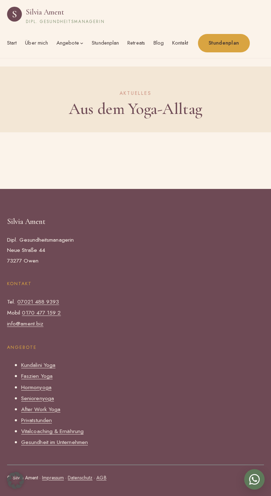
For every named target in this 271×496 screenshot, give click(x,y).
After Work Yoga (40, 409)
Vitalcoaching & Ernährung (52, 431)
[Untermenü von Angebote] (81, 43)
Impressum (53, 477)
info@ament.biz (25, 323)
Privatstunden (36, 420)
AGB (101, 477)
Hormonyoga (36, 387)
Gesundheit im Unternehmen (54, 442)
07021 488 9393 (38, 302)
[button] (15, 480)
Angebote (67, 43)
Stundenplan (224, 42)
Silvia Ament (45, 12)
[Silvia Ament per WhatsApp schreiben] (254, 479)
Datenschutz (80, 477)
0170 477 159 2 (41, 312)
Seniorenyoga (37, 398)
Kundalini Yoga (38, 365)
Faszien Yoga (37, 376)
